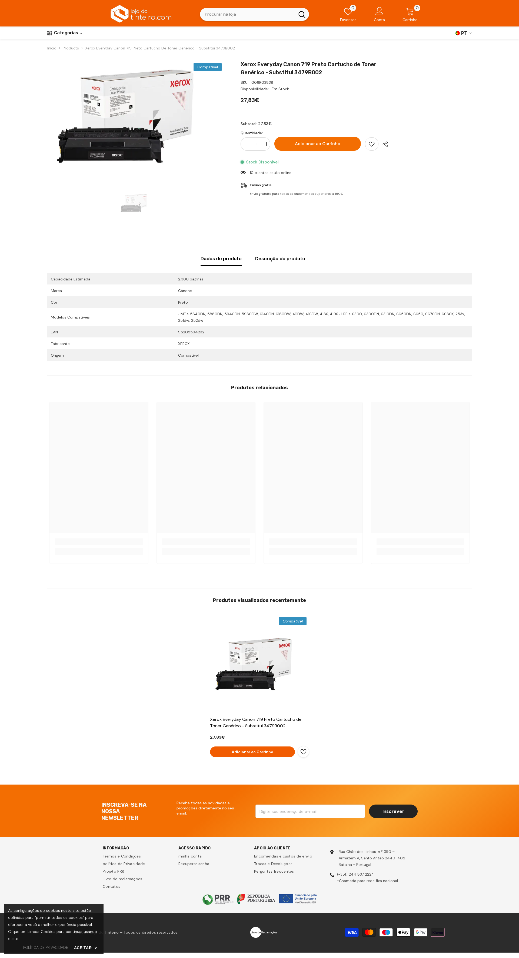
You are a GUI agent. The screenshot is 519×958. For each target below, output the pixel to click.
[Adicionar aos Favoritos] (371, 144)
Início (51, 48)
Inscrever (393, 811)
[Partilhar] (383, 144)
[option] (135, 116)
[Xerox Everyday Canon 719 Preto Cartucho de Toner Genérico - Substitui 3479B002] (259, 664)
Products (71, 48)
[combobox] (247, 14)
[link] (99, 541)
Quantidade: (252, 132)
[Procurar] (254, 14)
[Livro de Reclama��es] (263, 932)
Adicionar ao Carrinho (317, 143)
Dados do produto (221, 258)
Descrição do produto (280, 258)
